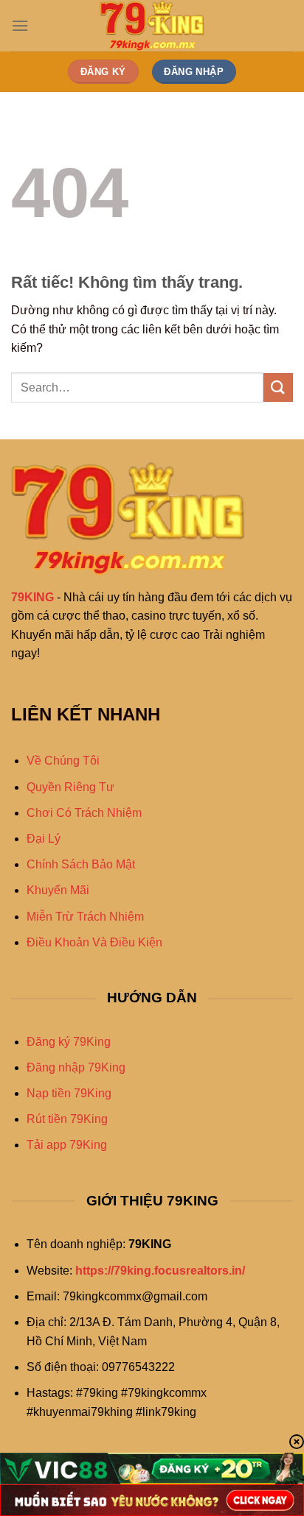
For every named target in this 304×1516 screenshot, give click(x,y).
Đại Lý (44, 838)
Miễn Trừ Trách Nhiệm (85, 916)
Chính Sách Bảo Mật (81, 864)
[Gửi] (278, 387)
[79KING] (152, 26)
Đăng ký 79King (69, 1041)
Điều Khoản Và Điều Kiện (94, 942)
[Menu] (20, 25)
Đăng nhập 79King (76, 1067)
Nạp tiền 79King (69, 1093)
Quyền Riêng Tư (70, 787)
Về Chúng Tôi (63, 760)
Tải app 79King (67, 1144)
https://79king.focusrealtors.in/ (160, 1270)
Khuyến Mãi (58, 890)
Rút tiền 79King (67, 1119)
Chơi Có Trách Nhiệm (84, 813)
